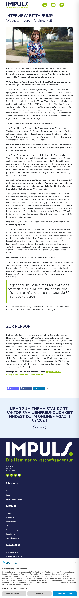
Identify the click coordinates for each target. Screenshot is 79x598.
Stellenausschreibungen (14, 499)
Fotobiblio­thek (10, 534)
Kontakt (8, 495)
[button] (13, 388)
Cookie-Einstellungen (13, 538)
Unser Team (10, 491)
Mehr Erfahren (39, 427)
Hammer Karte (11, 522)
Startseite (9, 513)
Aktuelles (9, 526)
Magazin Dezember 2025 (14, 557)
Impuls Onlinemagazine (14, 530)
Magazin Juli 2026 (12, 553)
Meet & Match (10, 518)
